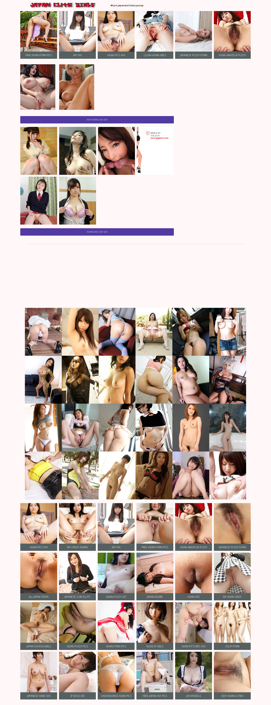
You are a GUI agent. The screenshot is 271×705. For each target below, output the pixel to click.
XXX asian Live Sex (97, 119)
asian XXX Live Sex (97, 231)
